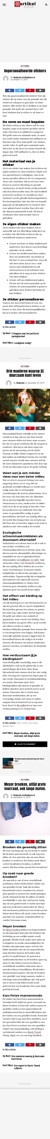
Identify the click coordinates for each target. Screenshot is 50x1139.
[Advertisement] (25, 36)
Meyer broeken (13, 929)
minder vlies (8, 726)
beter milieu (22, 723)
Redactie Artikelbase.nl (24, 77)
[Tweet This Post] (20, 90)
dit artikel (21, 705)
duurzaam (33, 723)
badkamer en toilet (30, 559)
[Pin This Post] (30, 90)
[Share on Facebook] (9, 90)
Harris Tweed (34, 1032)
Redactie (20, 383)
